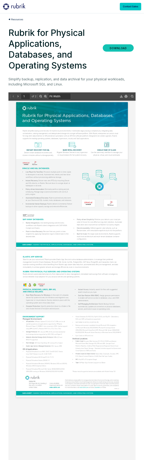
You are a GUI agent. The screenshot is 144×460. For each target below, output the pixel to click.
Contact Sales (130, 6)
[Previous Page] (13, 96)
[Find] (132, 96)
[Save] (121, 96)
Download (118, 48)
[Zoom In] (45, 96)
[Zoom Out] (41, 96)
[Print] (126, 96)
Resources (17, 19)
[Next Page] (18, 96)
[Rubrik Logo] (14, 6)
